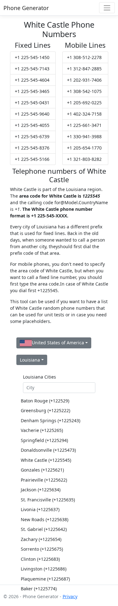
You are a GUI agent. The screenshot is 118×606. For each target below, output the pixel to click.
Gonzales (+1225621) (42, 470)
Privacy (70, 596)
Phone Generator (26, 8)
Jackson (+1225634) (40, 490)
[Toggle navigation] (107, 7)
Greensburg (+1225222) (45, 410)
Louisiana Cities (39, 377)
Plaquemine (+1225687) (45, 579)
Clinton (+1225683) (40, 559)
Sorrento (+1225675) (42, 549)
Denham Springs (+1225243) (50, 420)
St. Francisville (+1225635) (48, 500)
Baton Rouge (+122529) (45, 401)
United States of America (58, 343)
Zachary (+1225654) (41, 539)
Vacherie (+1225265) (42, 430)
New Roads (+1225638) (44, 519)
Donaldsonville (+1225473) (48, 450)
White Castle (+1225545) (46, 460)
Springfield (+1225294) (44, 440)
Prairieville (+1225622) (44, 480)
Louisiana (30, 360)
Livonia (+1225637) (40, 509)
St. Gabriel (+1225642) (44, 529)
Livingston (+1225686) (43, 569)
